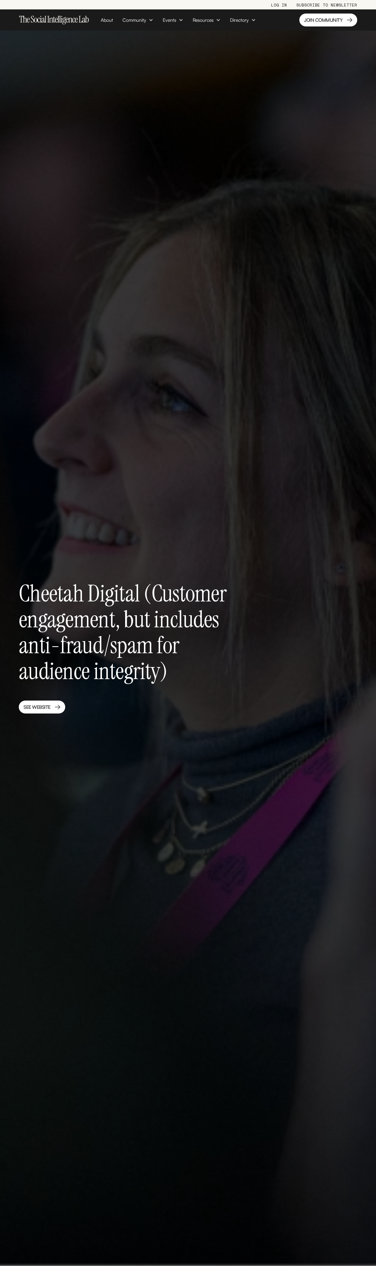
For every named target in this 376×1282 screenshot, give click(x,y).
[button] (138, 20)
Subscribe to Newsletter (326, 5)
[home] (54, 20)
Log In (279, 5)
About (107, 20)
